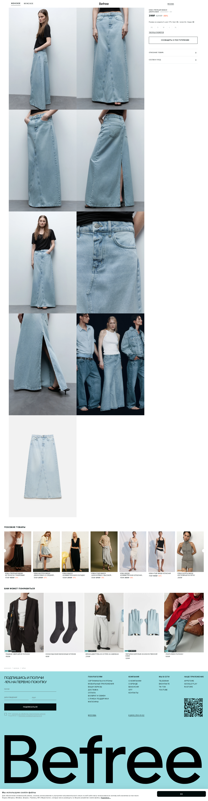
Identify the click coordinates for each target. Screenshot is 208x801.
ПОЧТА (7, 689)
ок (181, 794)
